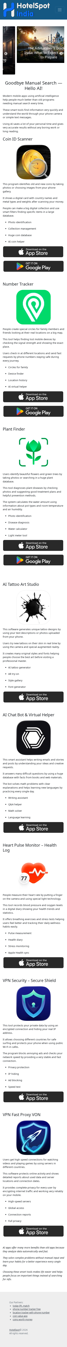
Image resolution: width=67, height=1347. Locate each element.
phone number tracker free (27, 1309)
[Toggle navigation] (59, 10)
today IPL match (21, 1305)
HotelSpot (14, 1329)
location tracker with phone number (31, 1312)
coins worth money (22, 1319)
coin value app (20, 1316)
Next (61, 53)
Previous (5, 53)
